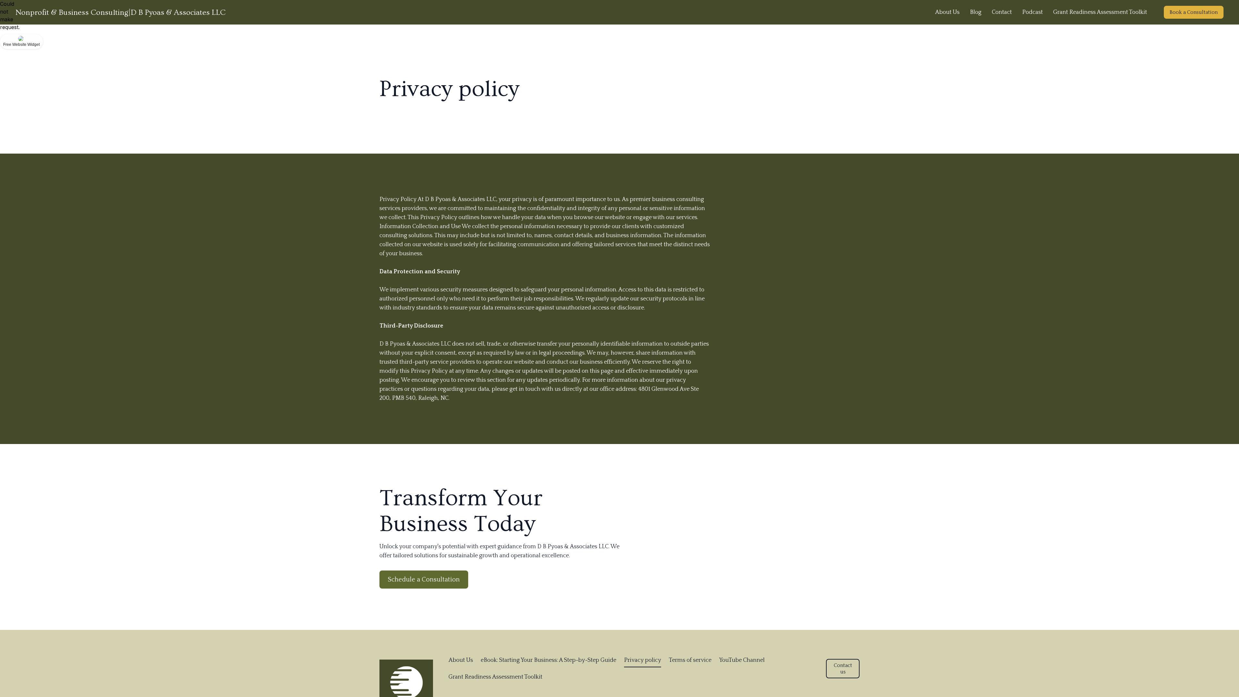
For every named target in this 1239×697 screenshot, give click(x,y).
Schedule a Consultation (424, 579)
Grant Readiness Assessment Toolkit (1100, 12)
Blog (976, 12)
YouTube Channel (742, 660)
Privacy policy (642, 660)
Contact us (843, 668)
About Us (947, 12)
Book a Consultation (1194, 12)
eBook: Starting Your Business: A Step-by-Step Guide (548, 660)
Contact (1002, 12)
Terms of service (690, 660)
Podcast (1032, 12)
